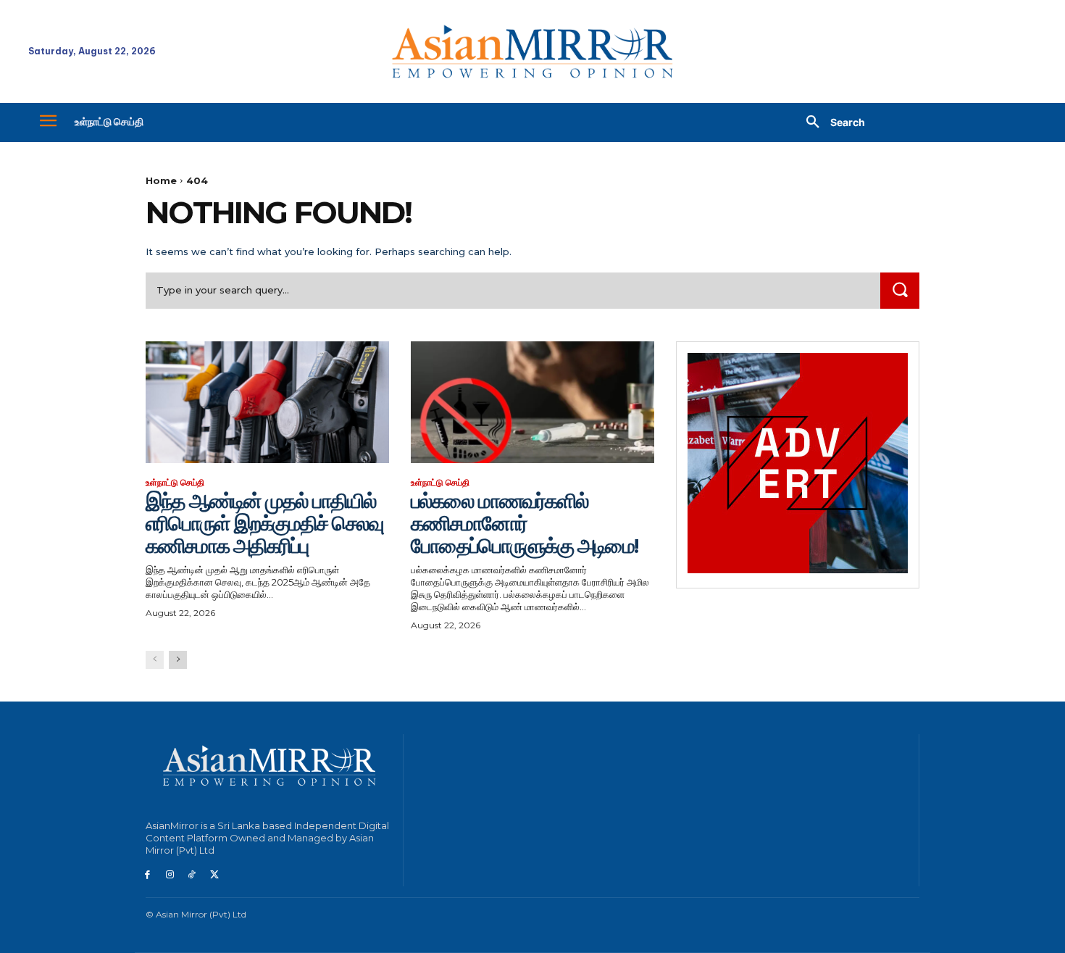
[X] (214, 875)
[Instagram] (170, 875)
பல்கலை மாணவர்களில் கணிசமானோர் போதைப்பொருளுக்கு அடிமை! (524, 523)
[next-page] (178, 660)
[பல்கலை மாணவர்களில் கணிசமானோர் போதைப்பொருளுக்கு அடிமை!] (532, 402)
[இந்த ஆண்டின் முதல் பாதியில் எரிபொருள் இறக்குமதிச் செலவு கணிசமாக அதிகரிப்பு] (267, 402)
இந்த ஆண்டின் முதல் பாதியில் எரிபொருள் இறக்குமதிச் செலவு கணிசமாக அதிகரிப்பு (264, 523)
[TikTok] (192, 875)
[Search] (899, 290)
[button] (830, 122)
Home (161, 180)
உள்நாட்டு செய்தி (175, 483)
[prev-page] (155, 660)
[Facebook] (147, 875)
